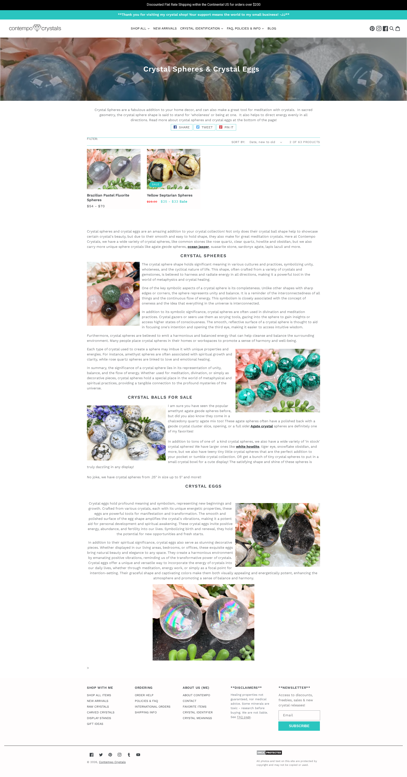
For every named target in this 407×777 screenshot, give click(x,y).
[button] (391, 28)
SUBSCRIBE (299, 726)
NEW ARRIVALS (97, 701)
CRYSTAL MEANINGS (197, 718)
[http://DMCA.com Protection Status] (269, 754)
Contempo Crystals (112, 762)
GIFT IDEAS (95, 723)
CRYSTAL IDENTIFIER (198, 712)
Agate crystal (262, 426)
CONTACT (189, 701)
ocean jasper (198, 247)
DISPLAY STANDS (99, 718)
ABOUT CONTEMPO (196, 695)
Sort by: (238, 142)
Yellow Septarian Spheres (169, 195)
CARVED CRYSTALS (100, 712)
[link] (203, 5)
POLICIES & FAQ (146, 701)
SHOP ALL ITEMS (99, 695)
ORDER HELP (144, 695)
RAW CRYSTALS (98, 706)
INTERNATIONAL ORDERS (152, 706)
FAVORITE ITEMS (194, 706)
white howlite (247, 447)
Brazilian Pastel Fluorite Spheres (108, 197)
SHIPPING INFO (146, 712)
